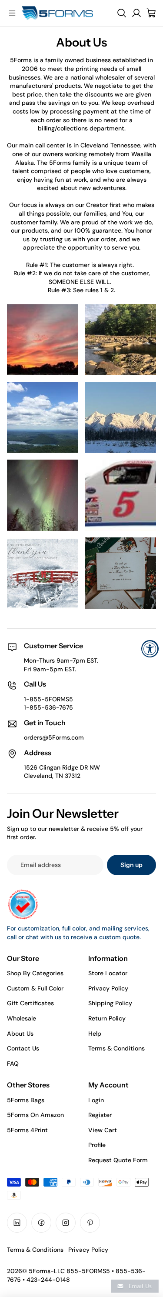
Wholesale (21, 1018)
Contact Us (23, 1048)
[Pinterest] (90, 1223)
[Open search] (121, 13)
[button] (135, 1286)
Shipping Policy (110, 1003)
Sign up (131, 865)
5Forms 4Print (27, 1130)
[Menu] (12, 13)
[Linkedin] (17, 1223)
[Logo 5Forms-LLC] (66, 13)
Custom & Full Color (35, 988)
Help (94, 1033)
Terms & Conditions (116, 1048)
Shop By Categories (35, 973)
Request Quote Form (118, 1160)
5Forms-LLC (47, 1271)
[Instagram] (66, 1223)
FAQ (13, 1063)
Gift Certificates (30, 1003)
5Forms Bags (25, 1100)
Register (100, 1115)
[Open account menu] (136, 13)
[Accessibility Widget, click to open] (150, 648)
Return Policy (107, 1018)
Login (96, 1100)
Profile (97, 1145)
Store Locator (107, 973)
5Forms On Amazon (35, 1115)
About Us (20, 1033)
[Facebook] (41, 1223)
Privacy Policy (108, 988)
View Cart (102, 1130)
